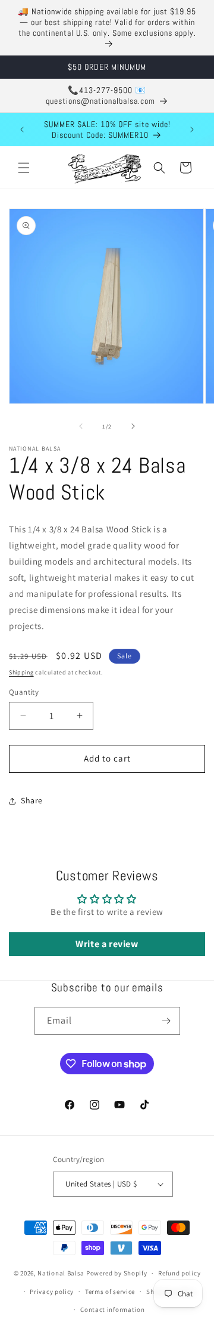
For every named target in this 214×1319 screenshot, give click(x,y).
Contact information (112, 1309)
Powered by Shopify (116, 1273)
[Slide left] (81, 426)
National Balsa (60, 1273)
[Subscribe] (166, 1021)
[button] (24, 168)
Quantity (24, 692)
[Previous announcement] (22, 129)
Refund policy (179, 1273)
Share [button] (32, 800)
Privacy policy (52, 1291)
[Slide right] (133, 426)
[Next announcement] (192, 129)
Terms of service (110, 1291)
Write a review (106, 944)
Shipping (21, 672)
